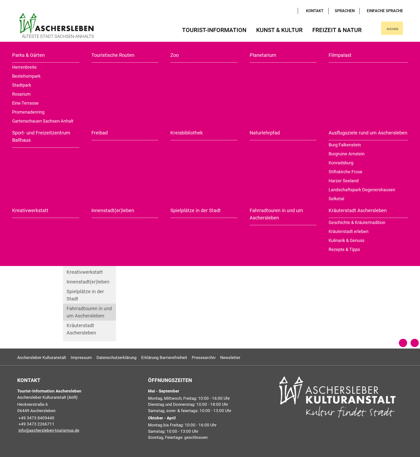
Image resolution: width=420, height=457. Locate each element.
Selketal (336, 198)
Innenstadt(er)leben (112, 210)
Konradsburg (341, 162)
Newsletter (230, 357)
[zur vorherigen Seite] (403, 343)
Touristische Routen (112, 55)
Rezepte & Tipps (344, 249)
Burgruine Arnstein (347, 153)
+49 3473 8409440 (35, 417)
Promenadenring (28, 112)
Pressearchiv (204, 357)
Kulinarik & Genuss (346, 240)
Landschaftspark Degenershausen (362, 189)
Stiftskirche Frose (345, 171)
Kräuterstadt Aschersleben (358, 210)
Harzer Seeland (344, 180)
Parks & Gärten (28, 55)
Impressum (81, 357)
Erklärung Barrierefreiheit (164, 357)
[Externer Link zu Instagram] (291, 10)
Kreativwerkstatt (30, 210)
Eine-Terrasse (25, 103)
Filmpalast (340, 55)
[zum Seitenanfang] (415, 343)
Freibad (99, 133)
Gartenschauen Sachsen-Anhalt (42, 121)
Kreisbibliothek (186, 133)
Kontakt (315, 10)
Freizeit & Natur (337, 30)
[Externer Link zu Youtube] (284, 10)
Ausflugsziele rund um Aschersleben (368, 133)
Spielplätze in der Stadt (195, 210)
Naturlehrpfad (265, 133)
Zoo (174, 55)
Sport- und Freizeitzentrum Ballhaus (41, 136)
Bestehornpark (26, 76)
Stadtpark (21, 85)
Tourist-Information (214, 30)
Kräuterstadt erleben (348, 231)
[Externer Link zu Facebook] (288, 10)
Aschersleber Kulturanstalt (41, 357)
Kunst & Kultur (279, 30)
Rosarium (21, 94)
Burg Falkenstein (345, 144)
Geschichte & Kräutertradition (357, 222)
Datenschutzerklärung (116, 357)
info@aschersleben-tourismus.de (48, 430)
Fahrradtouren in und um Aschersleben (276, 214)
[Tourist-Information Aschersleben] (79, 410)
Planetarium (263, 55)
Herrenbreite (24, 67)
